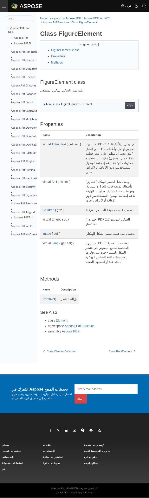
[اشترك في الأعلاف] (99, 430)
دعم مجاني (8, 457)
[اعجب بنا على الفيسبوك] (50, 430)
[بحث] (144, 6)
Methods (57, 62)
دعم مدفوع (90, 457)
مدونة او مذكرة (52, 463)
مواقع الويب (91, 463)
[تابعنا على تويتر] (58, 430)
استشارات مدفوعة (12, 463)
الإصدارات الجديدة (94, 445)
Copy (130, 105)
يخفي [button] (94, 44)
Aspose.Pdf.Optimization (26, 144)
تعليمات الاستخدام (69, 492)
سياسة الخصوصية (86, 492)
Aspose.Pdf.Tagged (23, 212)
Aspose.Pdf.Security (23, 186)
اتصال (58, 492)
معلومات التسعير (11, 451)
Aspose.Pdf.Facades (23, 93)
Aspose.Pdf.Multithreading (27, 119)
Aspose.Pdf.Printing (23, 169)
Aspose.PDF (71, 331)
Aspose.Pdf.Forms (22, 102)
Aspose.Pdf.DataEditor (25, 68)
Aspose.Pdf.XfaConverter (26, 234)
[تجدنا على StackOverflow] (74, 430)
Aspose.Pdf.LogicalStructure (28, 110)
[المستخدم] (136, 6)
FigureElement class (65, 50)
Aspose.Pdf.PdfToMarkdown (28, 152)
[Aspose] (27, 6)
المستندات (49, 451)
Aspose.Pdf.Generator (24, 136)
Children (48, 210)
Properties (58, 56)
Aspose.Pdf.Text (24, 217)
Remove (48, 299)
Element (61, 320)
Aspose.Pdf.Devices (23, 76)
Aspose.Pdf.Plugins (23, 161)
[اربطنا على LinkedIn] (66, 430)
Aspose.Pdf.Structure (24, 203)
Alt (53, 181)
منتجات (47, 445)
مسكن (6, 445)
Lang (55, 243)
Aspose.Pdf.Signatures (25, 195)
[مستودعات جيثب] (91, 430)
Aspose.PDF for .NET (96, 18)
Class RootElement (120, 351)
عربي (128, 5)
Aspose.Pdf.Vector (22, 226)
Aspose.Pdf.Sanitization (25, 178)
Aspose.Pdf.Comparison (26, 60)
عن (4, 469)
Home (44, 18)
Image (46, 233)
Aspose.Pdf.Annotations (25, 51)
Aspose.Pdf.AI (22, 43)
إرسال (80, 398)
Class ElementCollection (61, 351)
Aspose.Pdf (21, 37)
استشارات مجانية (53, 457)
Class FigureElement (84, 22)
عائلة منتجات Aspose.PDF (65, 18)
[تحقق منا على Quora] (83, 430)
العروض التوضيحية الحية (97, 451)
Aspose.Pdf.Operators (24, 127)
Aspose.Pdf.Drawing (23, 85)
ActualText (59, 144)
